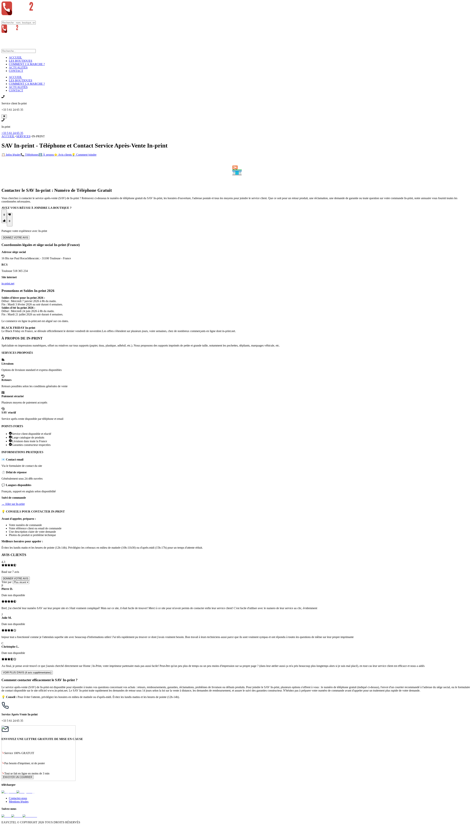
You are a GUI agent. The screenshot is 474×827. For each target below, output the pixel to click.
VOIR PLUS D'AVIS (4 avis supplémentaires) (27, 672)
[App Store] (8, 791)
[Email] (6, 816)
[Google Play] (25, 791)
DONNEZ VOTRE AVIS (15, 237)
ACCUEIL (15, 57)
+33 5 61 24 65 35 (12, 133)
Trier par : (7, 582)
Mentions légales (19, 801)
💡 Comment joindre (84, 154)
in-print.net (7, 283)
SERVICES (23, 136)
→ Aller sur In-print (13, 503)
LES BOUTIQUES (20, 60)
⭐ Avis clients (63, 154)
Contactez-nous (18, 798)
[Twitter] (17, 816)
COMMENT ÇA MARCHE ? (27, 64)
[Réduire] (4, 116)
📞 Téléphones (30, 154)
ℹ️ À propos (46, 154)
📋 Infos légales (11, 154)
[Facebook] (30, 816)
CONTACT (16, 70)
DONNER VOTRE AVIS (15, 578)
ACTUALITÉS (18, 67)
